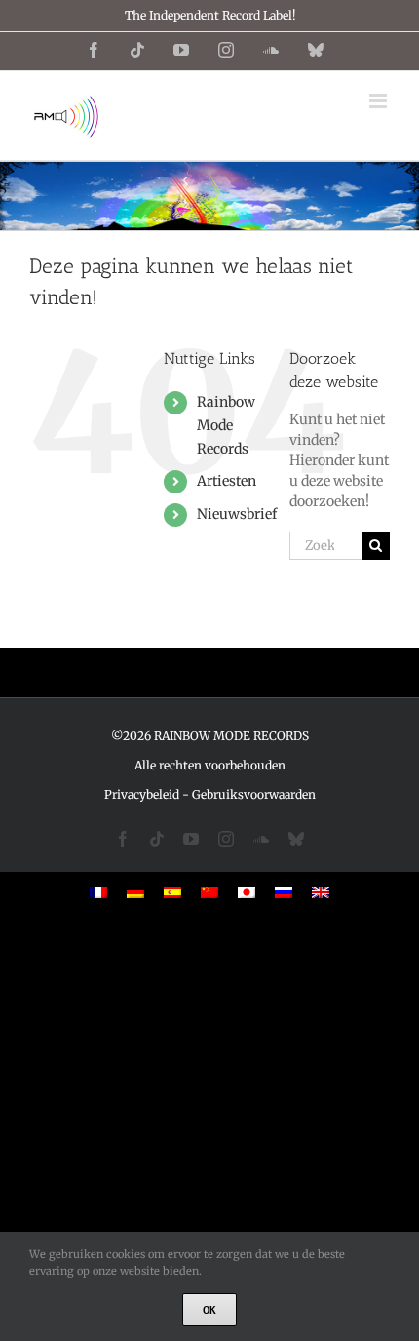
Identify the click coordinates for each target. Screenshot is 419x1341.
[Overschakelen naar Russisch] (283, 892)
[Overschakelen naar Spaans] (172, 892)
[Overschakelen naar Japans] (246, 892)
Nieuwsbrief (237, 514)
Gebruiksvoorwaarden (254, 794)
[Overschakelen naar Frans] (98, 892)
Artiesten (226, 481)
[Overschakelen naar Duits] (135, 892)
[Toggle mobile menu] (379, 101)
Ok (209, 1310)
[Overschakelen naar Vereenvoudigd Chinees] (209, 892)
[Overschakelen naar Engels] (320, 892)
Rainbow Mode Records (226, 425)
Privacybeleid (141, 794)
